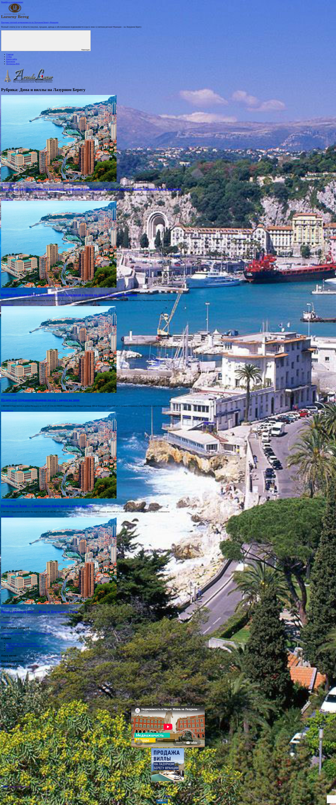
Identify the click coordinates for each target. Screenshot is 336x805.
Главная (9, 54)
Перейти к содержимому (12, 2)
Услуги (9, 650)
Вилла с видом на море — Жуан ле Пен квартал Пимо (39, 611)
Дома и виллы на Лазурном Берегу (22, 643)
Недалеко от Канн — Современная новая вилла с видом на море (47, 505)
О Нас (9, 57)
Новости (10, 648)
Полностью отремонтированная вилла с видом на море (40, 400)
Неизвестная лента (19, 786)
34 (31, 633)
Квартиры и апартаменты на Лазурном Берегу (27, 646)
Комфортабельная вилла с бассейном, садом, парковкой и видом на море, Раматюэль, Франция (69, 295)
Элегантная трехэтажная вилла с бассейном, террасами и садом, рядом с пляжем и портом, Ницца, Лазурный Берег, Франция (91, 189)
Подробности (7, 199)
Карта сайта (11, 59)
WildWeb (168, 796)
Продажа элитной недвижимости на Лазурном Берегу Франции (29, 22)
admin (13, 183)
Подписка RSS (13, 64)
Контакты (10, 61)
